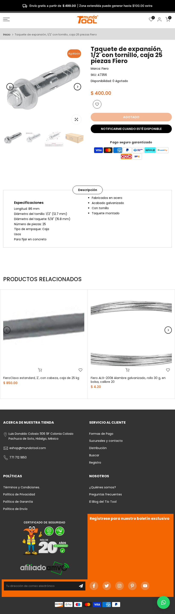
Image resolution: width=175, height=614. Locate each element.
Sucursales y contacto (106, 441)
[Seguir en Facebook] (94, 586)
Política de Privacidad (19, 494)
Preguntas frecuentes (105, 494)
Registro (95, 462)
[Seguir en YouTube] (145, 586)
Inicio (6, 34)
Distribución (98, 448)
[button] (163, 602)
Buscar (94, 455)
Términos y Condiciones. (21, 487)
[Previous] (10, 86)
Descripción (87, 190)
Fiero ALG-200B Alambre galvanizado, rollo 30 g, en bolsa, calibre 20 (128, 380)
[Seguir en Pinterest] (132, 586)
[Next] (77, 86)
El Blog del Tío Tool (103, 501)
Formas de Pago (101, 434)
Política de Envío (15, 509)
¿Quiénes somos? (102, 487)
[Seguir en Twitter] (106, 586)
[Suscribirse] (81, 586)
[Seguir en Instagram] (119, 586)
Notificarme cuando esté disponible (131, 129)
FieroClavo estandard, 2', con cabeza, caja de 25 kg (41, 378)
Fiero (105, 68)
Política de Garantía (18, 501)
